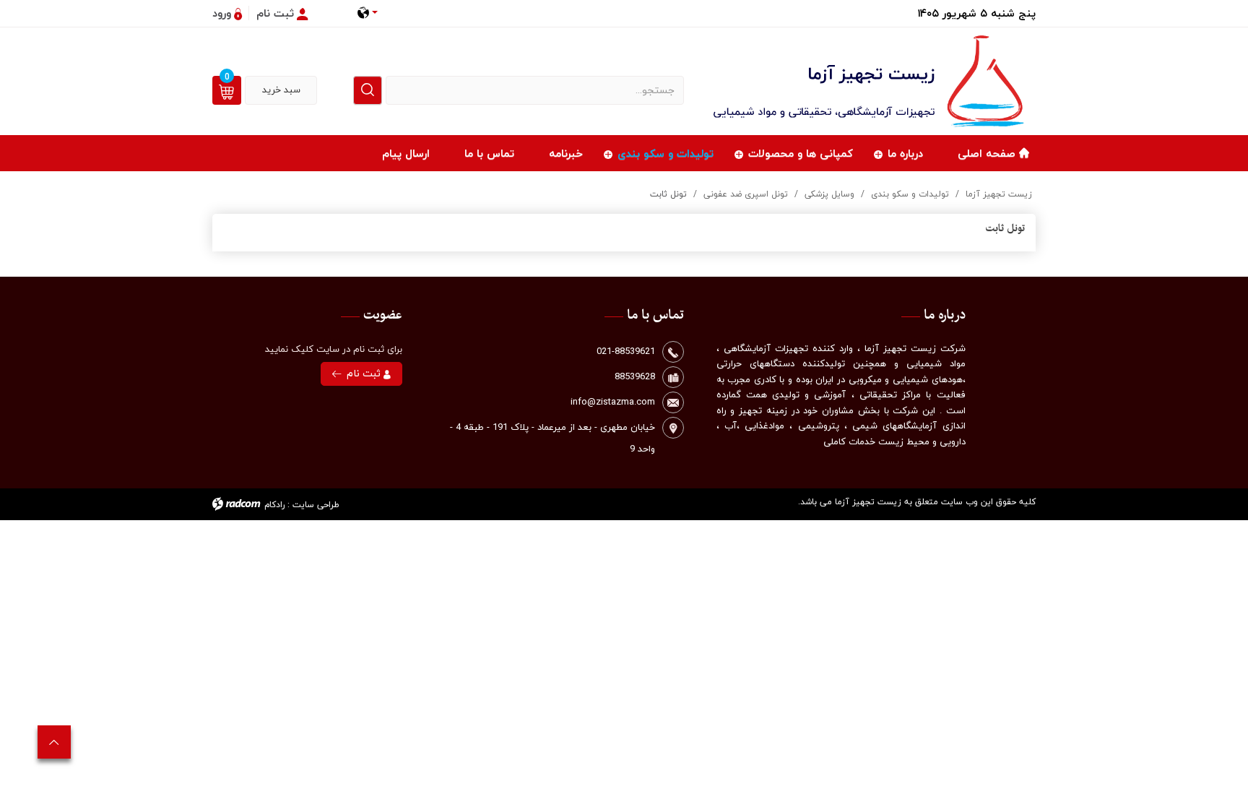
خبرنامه (566, 153)
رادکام (274, 504)
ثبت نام (365, 373)
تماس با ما (489, 153)
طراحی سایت (315, 504)
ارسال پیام (406, 153)
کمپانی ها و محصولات (800, 153)
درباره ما (905, 153)
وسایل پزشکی (829, 194)
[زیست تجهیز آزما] (871, 81)
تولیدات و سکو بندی (666, 153)
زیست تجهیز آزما (999, 194)
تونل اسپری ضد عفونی (745, 194)
